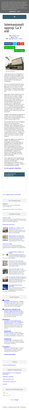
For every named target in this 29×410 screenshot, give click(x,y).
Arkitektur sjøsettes (9, 332)
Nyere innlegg (9, 47)
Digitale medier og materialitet (13, 194)
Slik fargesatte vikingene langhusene (17, 277)
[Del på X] (15, 43)
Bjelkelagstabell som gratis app (16, 236)
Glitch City (6, 348)
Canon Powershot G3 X (8, 379)
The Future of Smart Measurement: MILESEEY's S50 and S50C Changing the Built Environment (13, 322)
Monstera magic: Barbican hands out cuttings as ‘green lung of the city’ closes (14, 311)
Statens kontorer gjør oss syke (16, 269)
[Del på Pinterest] (18, 43)
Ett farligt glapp (8, 340)
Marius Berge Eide (11, 71)
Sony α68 (5, 384)
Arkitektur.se (7, 339)
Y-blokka (20, 38)
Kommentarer (7, 395)
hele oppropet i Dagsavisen (13, 168)
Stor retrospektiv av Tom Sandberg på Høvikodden (12, 373)
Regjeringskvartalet (13, 38)
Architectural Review (9, 354)
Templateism (23, 407)
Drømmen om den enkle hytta (16, 261)
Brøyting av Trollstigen (8, 376)
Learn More (12, 11)
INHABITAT (7, 319)
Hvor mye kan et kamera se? (9, 381)
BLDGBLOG (7, 346)
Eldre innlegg (19, 50)
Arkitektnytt (7, 331)
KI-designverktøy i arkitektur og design (16, 252)
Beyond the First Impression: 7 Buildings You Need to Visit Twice (13, 302)
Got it (18, 11)
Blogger (17, 399)
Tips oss (20, 209)
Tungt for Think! (6, 217)
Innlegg (6, 393)
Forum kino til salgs (7, 244)
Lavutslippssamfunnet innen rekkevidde (15, 285)
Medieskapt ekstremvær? (9, 224)
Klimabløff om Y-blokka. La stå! (16, 228)
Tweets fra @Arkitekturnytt (9, 365)
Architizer (6, 300)
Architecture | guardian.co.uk (12, 309)
